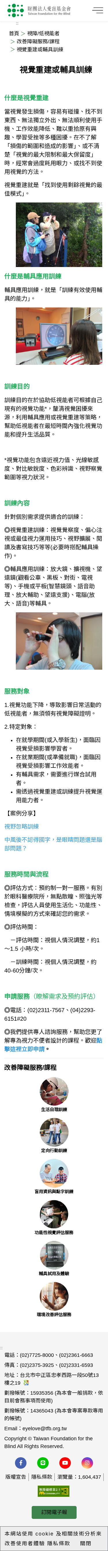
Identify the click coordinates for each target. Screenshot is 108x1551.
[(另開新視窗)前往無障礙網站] (53, 1491)
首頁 (14, 33)
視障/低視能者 (43, 33)
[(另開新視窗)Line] (43, 1463)
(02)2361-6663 (76, 1355)
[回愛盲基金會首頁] (39, 10)
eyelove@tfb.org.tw (44, 1428)
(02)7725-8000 (37, 1355)
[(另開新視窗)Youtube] (65, 1463)
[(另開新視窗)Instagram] (87, 1463)
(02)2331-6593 (76, 1365)
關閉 (86, 1543)
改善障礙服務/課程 (37, 41)
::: (1, 1348)
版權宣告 (15, 1477)
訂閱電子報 (54, 1512)
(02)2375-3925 (37, 1365)
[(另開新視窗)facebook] (20, 1463)
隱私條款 (41, 1477)
